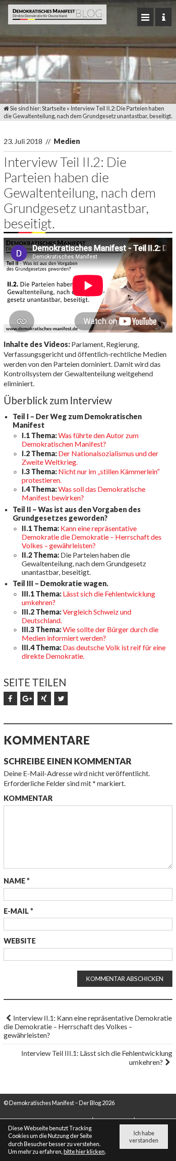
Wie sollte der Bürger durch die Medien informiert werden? (90, 633)
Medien (67, 141)
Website (20, 940)
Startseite (54, 108)
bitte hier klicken (84, 1151)
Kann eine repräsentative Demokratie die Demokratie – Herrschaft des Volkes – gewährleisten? (92, 537)
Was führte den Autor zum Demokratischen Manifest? (80, 439)
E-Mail (18, 911)
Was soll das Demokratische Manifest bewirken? (83, 493)
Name (17, 880)
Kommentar (28, 798)
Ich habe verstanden (143, 1136)
